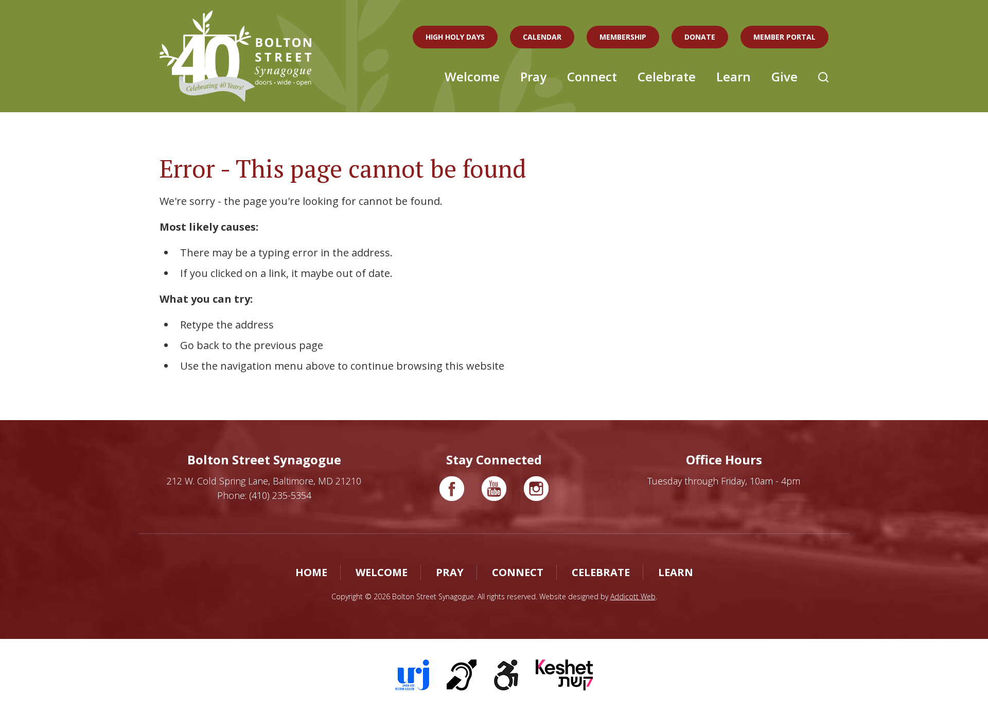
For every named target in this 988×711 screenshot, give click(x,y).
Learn (733, 76)
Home (311, 572)
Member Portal (784, 37)
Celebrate (667, 76)
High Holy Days (455, 37)
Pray (533, 76)
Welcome (472, 76)
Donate (699, 37)
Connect (592, 76)
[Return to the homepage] (235, 56)
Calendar (542, 37)
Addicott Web (633, 596)
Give (784, 76)
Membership (622, 37)
